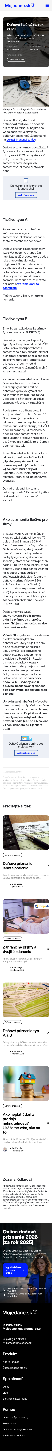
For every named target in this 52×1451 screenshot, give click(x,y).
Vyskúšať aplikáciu (26, 753)
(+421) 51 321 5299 (16, 1339)
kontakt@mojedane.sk (18, 1343)
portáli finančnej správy (21, 139)
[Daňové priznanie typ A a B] (26, 1000)
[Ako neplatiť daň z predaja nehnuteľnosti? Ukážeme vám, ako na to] (26, 1083)
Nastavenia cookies (14, 1435)
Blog (5, 1392)
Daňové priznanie (16, 60)
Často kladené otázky (15, 1368)
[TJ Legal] (20, 6)
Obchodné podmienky (15, 1417)
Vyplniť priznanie (26, 195)
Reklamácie (9, 1423)
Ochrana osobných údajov (17, 1429)
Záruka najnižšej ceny (15, 1398)
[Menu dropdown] (47, 5)
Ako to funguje (11, 1362)
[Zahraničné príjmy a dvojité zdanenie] (26, 916)
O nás (6, 1386)
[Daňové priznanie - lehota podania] (26, 832)
